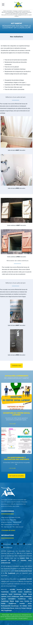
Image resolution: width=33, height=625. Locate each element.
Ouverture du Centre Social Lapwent (16, 414)
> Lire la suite (12, 423)
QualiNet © (25, 618)
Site (19, 618)
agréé (21, 618)
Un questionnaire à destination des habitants (16, 458)
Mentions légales (5, 614)
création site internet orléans (11, 618)
